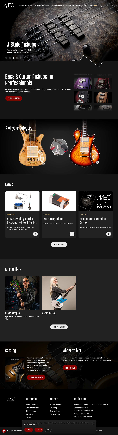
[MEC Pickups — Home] (8, 6)
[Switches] (39, 159)
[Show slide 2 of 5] (10, 58)
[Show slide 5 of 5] (21, 58)
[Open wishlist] (107, 6)
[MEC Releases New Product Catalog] (108, 234)
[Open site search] (101, 6)
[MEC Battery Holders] (72, 234)
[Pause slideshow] (24, 58)
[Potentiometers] (41, 156)
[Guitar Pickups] (84, 144)
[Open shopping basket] (113, 6)
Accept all (30, 430)
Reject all (40, 430)
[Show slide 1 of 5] (6, 58)
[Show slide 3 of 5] (13, 58)
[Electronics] (59, 147)
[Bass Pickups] (32, 151)
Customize (48, 430)
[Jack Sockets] (43, 163)
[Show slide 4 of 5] (17, 58)
